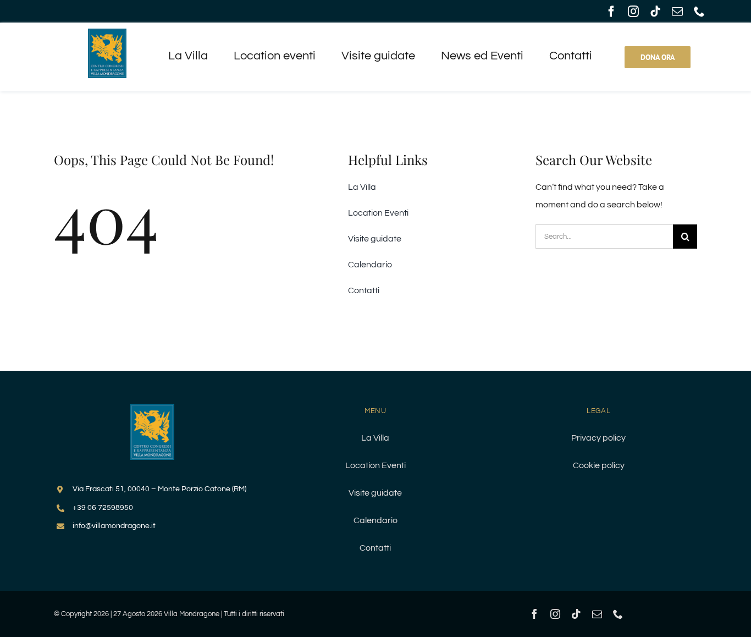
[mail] (677, 11)
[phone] (699, 11)
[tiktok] (655, 11)
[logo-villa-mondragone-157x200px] (107, 33)
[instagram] (633, 11)
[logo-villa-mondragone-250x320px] (152, 408)
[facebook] (611, 11)
